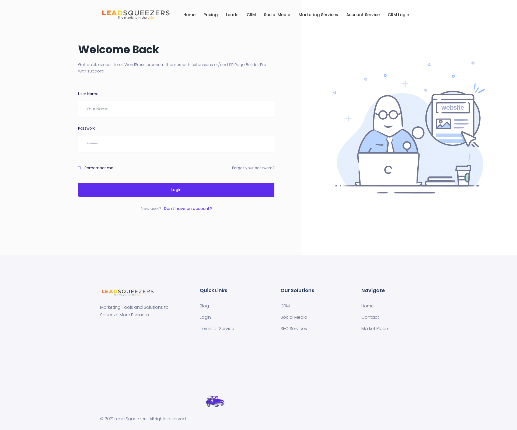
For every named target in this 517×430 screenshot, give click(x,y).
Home (189, 15)
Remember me (98, 168)
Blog (204, 306)
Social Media (277, 15)
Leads (232, 15)
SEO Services (294, 328)
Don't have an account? (188, 208)
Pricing (211, 15)
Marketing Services (318, 15)
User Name (88, 93)
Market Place (374, 328)
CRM (251, 15)
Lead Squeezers (131, 419)
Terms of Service (217, 328)
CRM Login (398, 15)
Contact (370, 317)
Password (87, 128)
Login (176, 189)
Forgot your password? (253, 168)
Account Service (363, 15)
